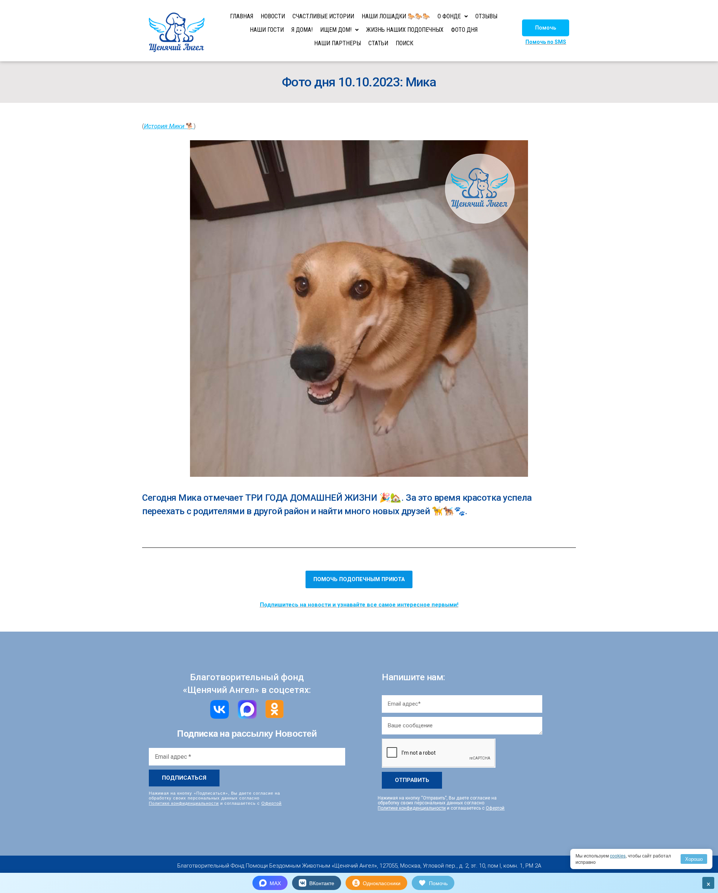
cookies (618, 855)
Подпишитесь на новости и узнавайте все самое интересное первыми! (359, 604)
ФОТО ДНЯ (464, 29)
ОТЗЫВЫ (486, 16)
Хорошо (694, 858)
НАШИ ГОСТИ (267, 29)
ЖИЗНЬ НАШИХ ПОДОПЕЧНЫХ (405, 29)
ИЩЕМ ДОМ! (336, 29)
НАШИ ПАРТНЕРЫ (337, 43)
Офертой (271, 803)
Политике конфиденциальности (184, 803)
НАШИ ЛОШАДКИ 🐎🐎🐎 (396, 16)
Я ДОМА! (302, 29)
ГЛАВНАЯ (241, 16)
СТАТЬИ (378, 43)
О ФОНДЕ (449, 16)
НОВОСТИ (273, 16)
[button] (545, 27)
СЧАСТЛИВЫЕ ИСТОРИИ (323, 16)
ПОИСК (404, 43)
